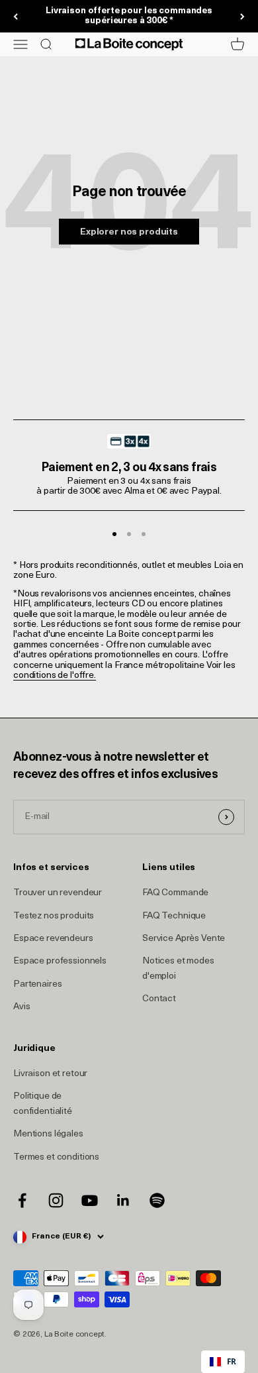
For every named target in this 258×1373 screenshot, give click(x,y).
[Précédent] (15, 17)
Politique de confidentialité (42, 1103)
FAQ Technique (174, 916)
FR (231, 1361)
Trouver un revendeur (57, 893)
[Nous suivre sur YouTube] (90, 1200)
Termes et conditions (56, 1157)
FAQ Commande (175, 893)
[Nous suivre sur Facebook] (22, 1200)
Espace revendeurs (53, 939)
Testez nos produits (53, 916)
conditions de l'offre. (54, 676)
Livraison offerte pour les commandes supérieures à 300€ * (129, 16)
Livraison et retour (50, 1074)
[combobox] (223, 1361)
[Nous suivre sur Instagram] (56, 1200)
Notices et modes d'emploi (178, 968)
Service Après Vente (183, 939)
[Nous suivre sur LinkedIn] (123, 1200)
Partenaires (37, 984)
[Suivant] (242, 17)
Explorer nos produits (129, 232)
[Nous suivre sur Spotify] (157, 1200)
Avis (21, 1007)
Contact (159, 999)
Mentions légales (48, 1134)
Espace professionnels (60, 961)
